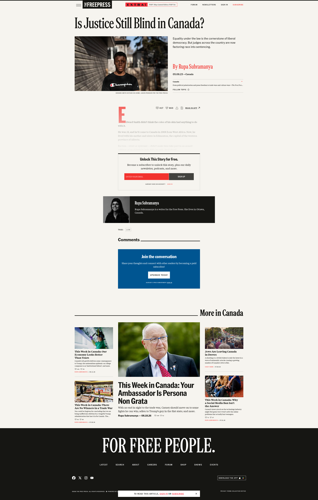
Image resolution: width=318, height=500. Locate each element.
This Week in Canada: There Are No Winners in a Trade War (93, 406)
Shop (183, 464)
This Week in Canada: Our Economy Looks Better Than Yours (91, 354)
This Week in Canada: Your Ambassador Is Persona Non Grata (156, 393)
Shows (198, 464)
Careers (152, 464)
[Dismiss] (196, 493)
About (135, 464)
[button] (159, 108)
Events (214, 464)
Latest (104, 464)
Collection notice (239, 491)
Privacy (223, 491)
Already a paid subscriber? (159, 282)
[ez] (78, 5)
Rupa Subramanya (196, 67)
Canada (189, 74)
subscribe (178, 493)
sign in (164, 493)
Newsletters (209, 5)
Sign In (224, 5)
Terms (229, 491)
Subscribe (238, 5)
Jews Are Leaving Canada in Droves (221, 353)
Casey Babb (209, 367)
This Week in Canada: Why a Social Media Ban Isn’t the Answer (221, 403)
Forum (194, 5)
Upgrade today (159, 275)
